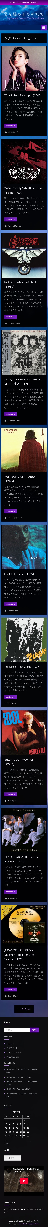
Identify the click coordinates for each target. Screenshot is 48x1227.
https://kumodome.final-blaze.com (24, 2)
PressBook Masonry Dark (29, 1224)
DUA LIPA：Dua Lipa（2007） (23, 95)
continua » (11, 126)
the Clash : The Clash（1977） (23, 666)
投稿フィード (12, 1048)
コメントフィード (14, 1052)
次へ (27, 1009)
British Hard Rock (14, 518)
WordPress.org (13, 1057)
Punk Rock (11, 703)
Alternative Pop (13, 132)
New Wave (11, 801)
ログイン (10, 1044)
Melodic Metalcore (15, 226)
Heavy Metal (12, 898)
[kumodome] (24, 16)
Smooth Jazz (12, 611)
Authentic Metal (13, 323)
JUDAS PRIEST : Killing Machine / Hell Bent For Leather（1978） (19, 955)
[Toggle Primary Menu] (44, 27)
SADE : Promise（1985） (20, 574)
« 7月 (6, 1144)
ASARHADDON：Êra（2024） (19, 1077)
